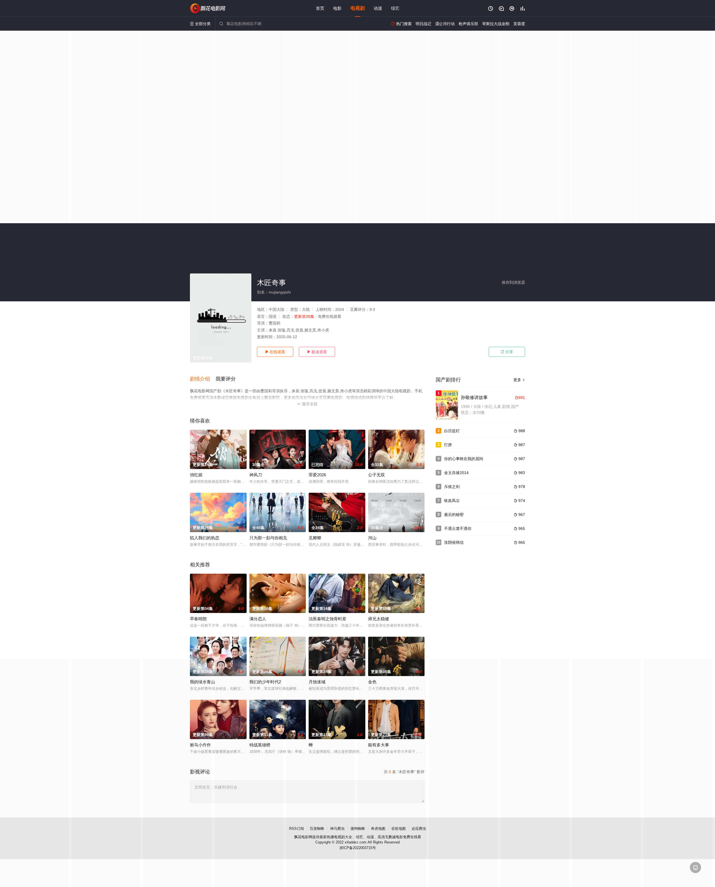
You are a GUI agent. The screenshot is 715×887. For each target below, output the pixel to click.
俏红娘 (196, 474)
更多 (519, 380)
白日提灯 (452, 431)
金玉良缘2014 (456, 472)
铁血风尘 (452, 500)
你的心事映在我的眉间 (463, 458)
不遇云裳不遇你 (457, 528)
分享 (507, 352)
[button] (203, 379)
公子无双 (376, 474)
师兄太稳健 (378, 618)
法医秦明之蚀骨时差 (327, 618)
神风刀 (255, 474)
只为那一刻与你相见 (268, 537)
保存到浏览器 (513, 282)
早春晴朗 (198, 618)
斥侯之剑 (452, 486)
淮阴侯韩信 (454, 542)
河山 (372, 537)
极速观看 (317, 352)
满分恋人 (257, 618)
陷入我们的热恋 (204, 537)
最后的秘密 (454, 514)
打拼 (448, 445)
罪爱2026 (317, 474)
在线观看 (275, 352)
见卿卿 (315, 537)
